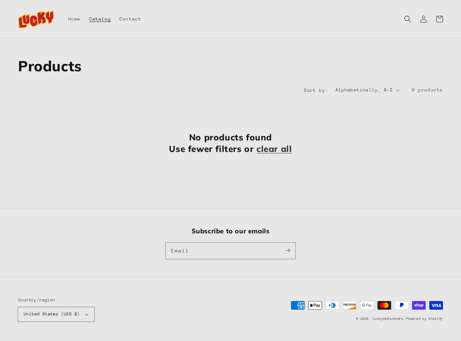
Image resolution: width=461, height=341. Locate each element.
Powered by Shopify (424, 318)
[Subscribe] (287, 251)
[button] (408, 19)
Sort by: (316, 90)
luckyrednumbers (387, 318)
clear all (274, 148)
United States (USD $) (52, 314)
